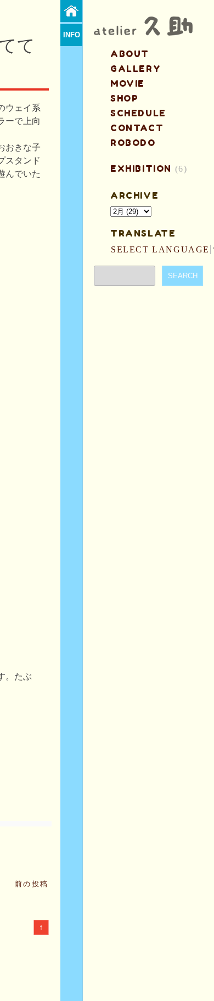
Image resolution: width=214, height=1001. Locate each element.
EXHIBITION (141, 168)
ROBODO (133, 142)
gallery (135, 68)
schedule (138, 113)
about (129, 53)
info (71, 35)
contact (137, 127)
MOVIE (127, 83)
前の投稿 (32, 884)
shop (124, 98)
